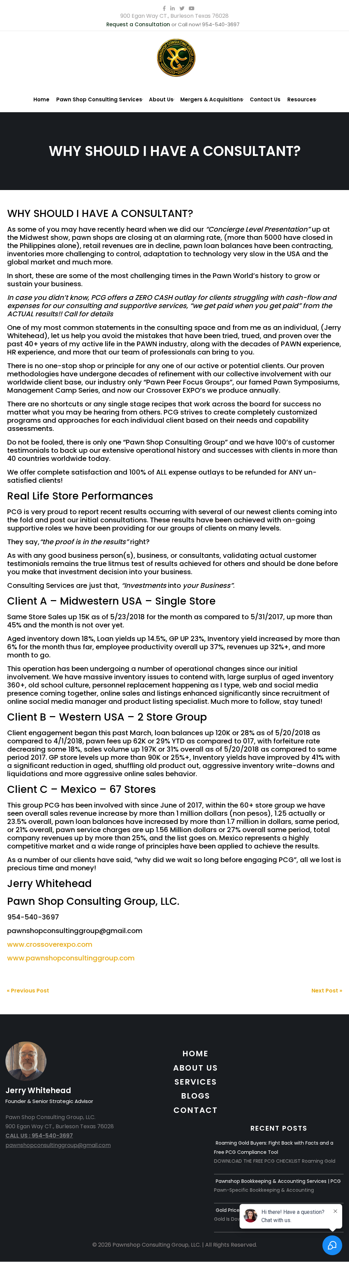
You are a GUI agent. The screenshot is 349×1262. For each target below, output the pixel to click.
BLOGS (195, 1095)
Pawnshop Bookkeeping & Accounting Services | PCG (278, 1181)
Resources (301, 99)
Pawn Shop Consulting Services (99, 99)
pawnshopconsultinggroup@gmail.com (58, 1145)
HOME (195, 1053)
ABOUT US (195, 1067)
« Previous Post (28, 991)
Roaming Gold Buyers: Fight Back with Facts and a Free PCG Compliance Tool (273, 1147)
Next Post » (327, 991)
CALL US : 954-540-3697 (39, 1136)
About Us (161, 99)
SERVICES (195, 1081)
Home (41, 99)
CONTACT (195, 1110)
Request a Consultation (138, 24)
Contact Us (265, 99)
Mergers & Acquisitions (211, 99)
